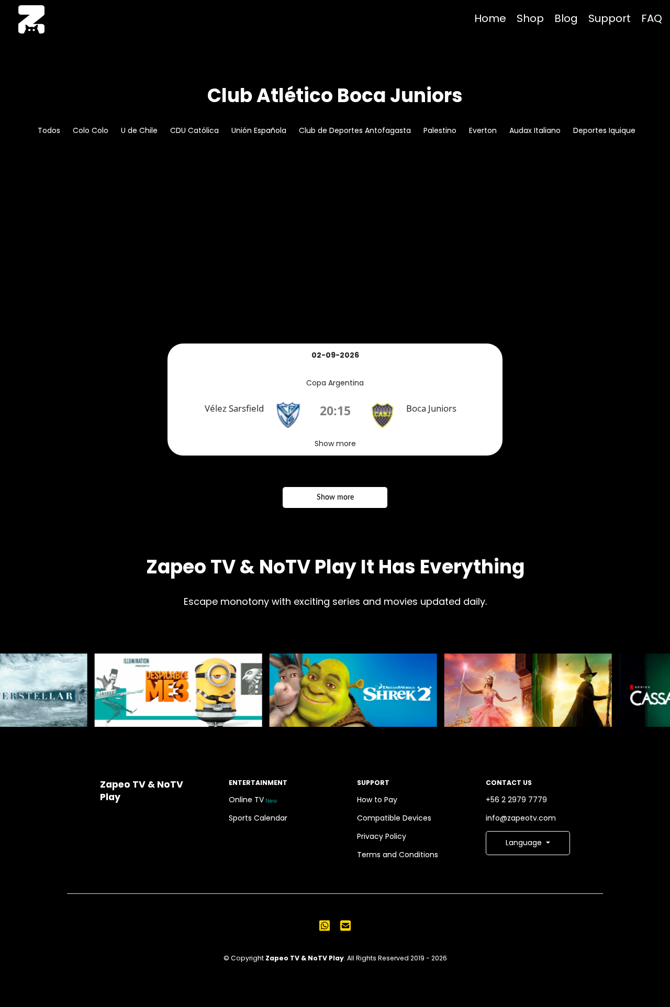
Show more (335, 443)
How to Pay (377, 799)
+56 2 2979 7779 (516, 799)
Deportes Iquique (604, 130)
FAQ (651, 18)
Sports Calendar (258, 818)
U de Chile (139, 130)
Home (490, 18)
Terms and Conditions (397, 854)
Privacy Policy (381, 836)
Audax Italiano (535, 130)
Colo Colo (90, 130)
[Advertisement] (335, 265)
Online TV (253, 799)
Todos (49, 130)
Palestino (439, 130)
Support (609, 18)
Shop (530, 18)
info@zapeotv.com (521, 818)
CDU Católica (194, 130)
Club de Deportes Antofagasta (355, 130)
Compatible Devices (394, 818)
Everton (483, 130)
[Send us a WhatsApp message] (324, 926)
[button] (528, 843)
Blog (566, 18)
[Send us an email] (345, 926)
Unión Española (258, 130)
